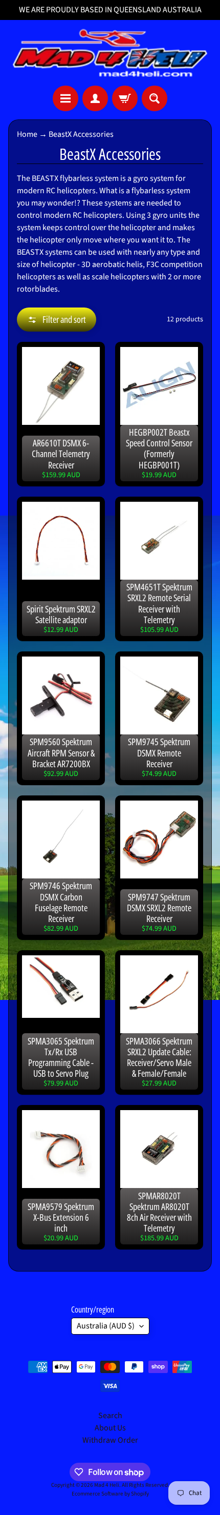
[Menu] (65, 98)
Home (27, 134)
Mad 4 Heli (106, 1485)
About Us (110, 1428)
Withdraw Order (110, 1440)
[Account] (95, 98)
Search (110, 1415)
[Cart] (125, 98)
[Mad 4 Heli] (110, 52)
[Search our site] (154, 98)
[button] (56, 320)
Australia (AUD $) (106, 1326)
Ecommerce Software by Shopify (110, 1494)
